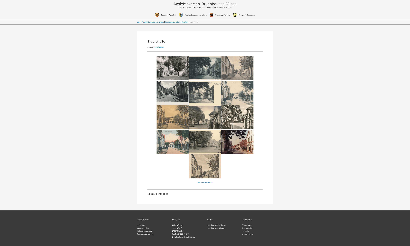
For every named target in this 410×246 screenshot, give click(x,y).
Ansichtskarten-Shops (215, 228)
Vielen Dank (246, 225)
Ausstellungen (247, 234)
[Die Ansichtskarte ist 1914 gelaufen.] (173, 142)
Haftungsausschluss (144, 231)
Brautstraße (159, 47)
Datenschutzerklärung (145, 234)
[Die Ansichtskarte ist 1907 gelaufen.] (237, 68)
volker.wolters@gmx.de (186, 237)
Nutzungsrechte (143, 228)
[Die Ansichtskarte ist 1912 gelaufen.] (237, 93)
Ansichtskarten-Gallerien (216, 225)
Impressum (141, 225)
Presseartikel (247, 228)
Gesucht (245, 231)
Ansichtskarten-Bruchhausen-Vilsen (205, 4)
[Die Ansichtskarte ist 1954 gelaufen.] (205, 142)
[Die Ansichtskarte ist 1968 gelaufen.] (237, 117)
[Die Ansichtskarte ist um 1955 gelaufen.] (173, 68)
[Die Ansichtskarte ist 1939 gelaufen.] (173, 93)
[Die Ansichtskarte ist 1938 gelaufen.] (205, 93)
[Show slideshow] (205, 182)
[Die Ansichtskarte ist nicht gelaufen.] (205, 68)
